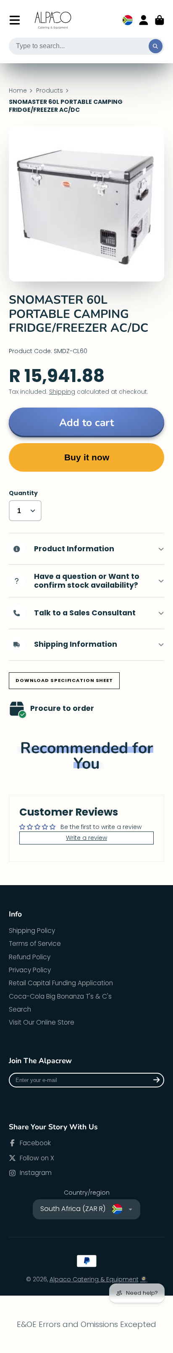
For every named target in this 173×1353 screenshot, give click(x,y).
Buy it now (86, 457)
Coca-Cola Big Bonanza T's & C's (60, 996)
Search (20, 1009)
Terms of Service (35, 943)
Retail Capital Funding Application (61, 983)
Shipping (62, 391)
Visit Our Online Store (41, 1022)
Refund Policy (29, 957)
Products (49, 91)
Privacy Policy (30, 970)
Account (144, 20)
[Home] (53, 20)
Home (18, 91)
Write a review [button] (86, 838)
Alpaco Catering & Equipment (94, 1279)
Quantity (23, 493)
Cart (160, 20)
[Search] (156, 46)
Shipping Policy (32, 930)
